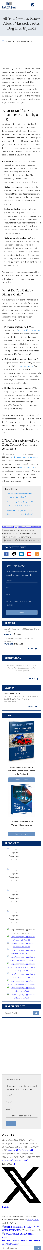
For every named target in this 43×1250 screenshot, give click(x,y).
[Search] (36, 1013)
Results (10, 623)
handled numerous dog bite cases (24, 457)
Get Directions (25, 1150)
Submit (21, 612)
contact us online (26, 467)
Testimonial (13, 657)
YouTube (35, 540)
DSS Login (14, 1244)
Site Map (6, 1244)
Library (10, 687)
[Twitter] (14, 554)
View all (31, 649)
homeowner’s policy (24, 366)
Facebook (9, 540)
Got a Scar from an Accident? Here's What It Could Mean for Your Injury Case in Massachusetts (21, 699)
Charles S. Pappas (9, 526)
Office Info (11, 1150)
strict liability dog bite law (29, 330)
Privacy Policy (33, 1219)
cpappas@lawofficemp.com (29, 526)
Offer (8, 715)
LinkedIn (24, 540)
